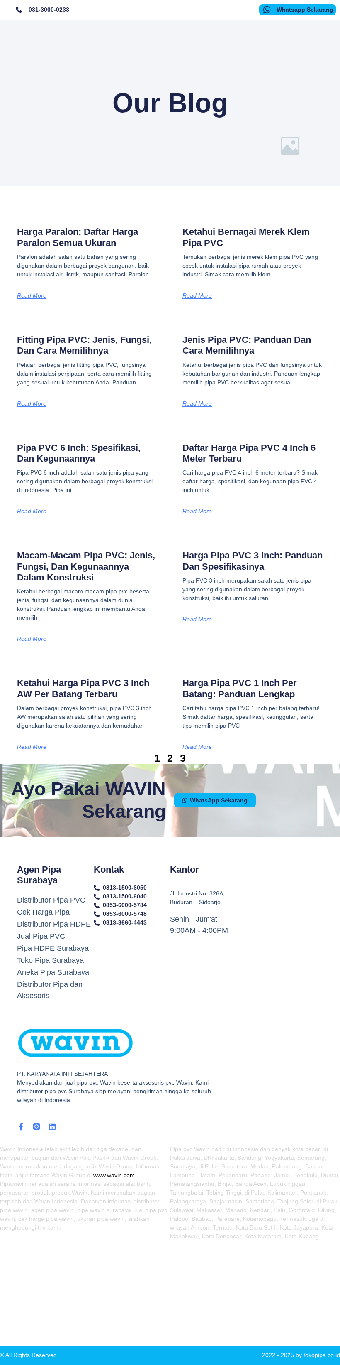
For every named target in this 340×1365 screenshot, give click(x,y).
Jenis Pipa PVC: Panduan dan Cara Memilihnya (246, 345)
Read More (31, 295)
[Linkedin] (52, 1126)
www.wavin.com (114, 1175)
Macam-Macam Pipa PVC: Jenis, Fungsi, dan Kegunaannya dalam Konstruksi (86, 566)
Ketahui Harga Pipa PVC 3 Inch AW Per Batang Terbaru (83, 688)
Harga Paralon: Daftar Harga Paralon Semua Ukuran (77, 237)
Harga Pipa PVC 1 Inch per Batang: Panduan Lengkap (239, 688)
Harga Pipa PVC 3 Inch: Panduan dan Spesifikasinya (252, 560)
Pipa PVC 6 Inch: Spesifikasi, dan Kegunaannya (79, 453)
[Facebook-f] (20, 1126)
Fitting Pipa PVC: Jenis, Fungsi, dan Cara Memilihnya (84, 345)
